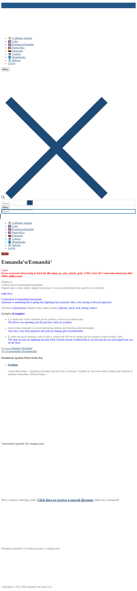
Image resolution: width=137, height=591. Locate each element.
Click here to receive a (53, 500)
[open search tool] (54, 198)
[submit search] (30, 202)
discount (87, 500)
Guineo (13, 364)
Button (5, 253)
